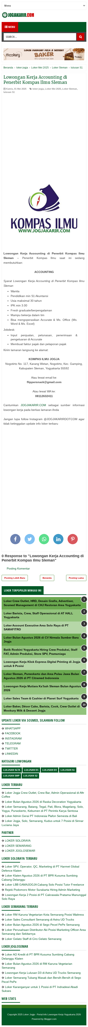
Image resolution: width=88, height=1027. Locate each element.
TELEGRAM (13, 743)
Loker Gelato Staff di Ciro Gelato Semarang (33, 938)
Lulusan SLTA (11, 770)
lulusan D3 (49, 770)
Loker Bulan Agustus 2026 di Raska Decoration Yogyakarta (43, 801)
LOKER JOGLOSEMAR (20, 850)
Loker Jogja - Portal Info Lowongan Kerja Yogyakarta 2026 (52, 1014)
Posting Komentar (18, 568)
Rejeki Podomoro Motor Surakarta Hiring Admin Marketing (42, 889)
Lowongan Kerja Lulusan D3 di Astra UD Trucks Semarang (43, 972)
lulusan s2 (30, 775)
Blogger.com (50, 1019)
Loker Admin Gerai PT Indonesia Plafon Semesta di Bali (41, 816)
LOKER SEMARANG (18, 845)
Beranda (47, 578)
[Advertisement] (44, 140)
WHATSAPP (12, 728)
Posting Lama (76, 578)
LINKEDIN (11, 753)
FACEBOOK (12, 733)
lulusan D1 (31, 770)
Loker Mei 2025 (53, 89)
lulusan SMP (11, 775)
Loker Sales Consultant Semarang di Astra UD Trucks (39, 919)
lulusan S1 (9, 92)
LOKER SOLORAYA (17, 840)
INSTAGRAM (13, 738)
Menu (11, 27)
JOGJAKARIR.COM (33, 405)
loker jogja (38, 89)
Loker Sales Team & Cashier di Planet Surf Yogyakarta (41, 698)
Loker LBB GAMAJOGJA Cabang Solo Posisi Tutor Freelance (44, 884)
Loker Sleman (69, 89)
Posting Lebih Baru (14, 578)
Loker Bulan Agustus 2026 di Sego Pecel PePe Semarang (42, 924)
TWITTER (11, 748)
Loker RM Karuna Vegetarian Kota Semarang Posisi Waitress (44, 914)
